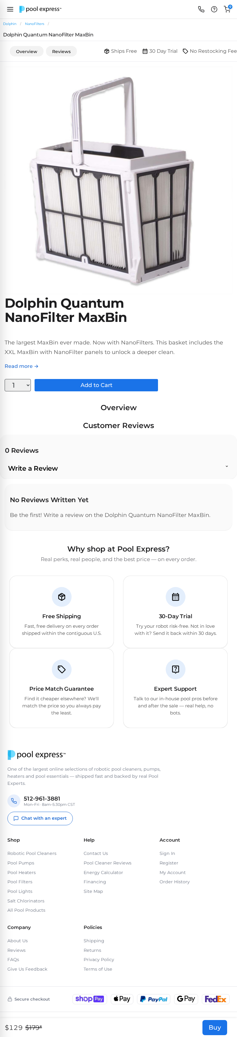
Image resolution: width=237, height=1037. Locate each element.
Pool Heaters (21, 872)
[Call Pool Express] (201, 9)
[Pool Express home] (40, 9)
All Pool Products (26, 910)
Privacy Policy (99, 959)
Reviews (61, 51)
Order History (175, 882)
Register (169, 863)
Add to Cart (96, 385)
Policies (93, 927)
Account (170, 840)
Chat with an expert (44, 818)
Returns (92, 950)
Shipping (94, 940)
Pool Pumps (20, 863)
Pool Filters (19, 882)
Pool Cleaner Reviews (107, 863)
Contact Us (96, 853)
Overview (26, 51)
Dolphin (9, 24)
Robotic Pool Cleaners (31, 853)
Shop (13, 840)
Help (89, 840)
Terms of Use (98, 969)
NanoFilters (34, 24)
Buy (215, 1027)
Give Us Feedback (27, 969)
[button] (214, 9)
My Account (173, 872)
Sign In (167, 853)
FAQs (13, 959)
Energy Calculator (103, 872)
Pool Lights (19, 891)
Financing (95, 882)
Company (19, 927)
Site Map (93, 891)
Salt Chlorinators (25, 901)
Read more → (22, 366)
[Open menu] (10, 9)
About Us (17, 940)
